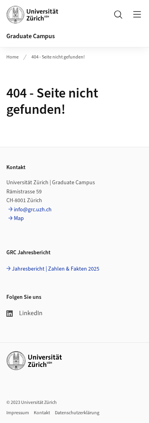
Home (12, 57)
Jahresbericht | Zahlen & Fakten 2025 (55, 269)
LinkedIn (31, 313)
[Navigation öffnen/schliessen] (137, 14)
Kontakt (42, 412)
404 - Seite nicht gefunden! (58, 57)
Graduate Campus (30, 36)
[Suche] (118, 14)
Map (19, 218)
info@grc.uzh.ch (33, 210)
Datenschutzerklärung (77, 412)
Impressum (17, 412)
